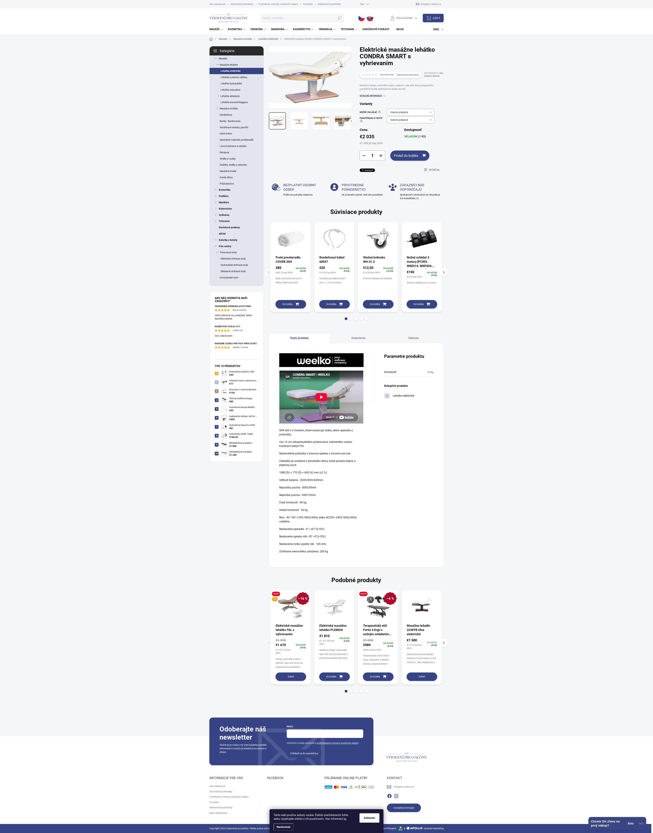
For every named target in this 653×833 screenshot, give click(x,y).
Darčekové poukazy (229, 227)
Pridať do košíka (406, 156)
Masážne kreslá (228, 171)
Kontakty (308, 4)
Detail (291, 676)
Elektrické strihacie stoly (233, 258)
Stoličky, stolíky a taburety (233, 164)
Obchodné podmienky (241, 4)
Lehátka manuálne (230, 89)
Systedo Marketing (434, 828)
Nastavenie (283, 827)
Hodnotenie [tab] (358, 338)
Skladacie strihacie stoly (233, 271)
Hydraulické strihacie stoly (234, 265)
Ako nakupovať (217, 4)
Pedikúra (224, 196)
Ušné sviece (226, 133)
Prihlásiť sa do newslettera (304, 753)
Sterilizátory (226, 114)
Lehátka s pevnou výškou (234, 77)
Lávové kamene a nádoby (233, 146)
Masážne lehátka (229, 64)
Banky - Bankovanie (230, 121)
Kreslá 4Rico (226, 177)
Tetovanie (224, 221)
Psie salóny (225, 246)
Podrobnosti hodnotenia (407, 74)
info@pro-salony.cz (404, 786)
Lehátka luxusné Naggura (234, 102)
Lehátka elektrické (231, 71)
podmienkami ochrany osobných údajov (338, 743)
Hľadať (339, 18)
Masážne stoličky (229, 108)
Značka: (432, 76)
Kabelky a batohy (228, 240)
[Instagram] (396, 795)
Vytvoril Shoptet (387, 828)
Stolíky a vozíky (228, 158)
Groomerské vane (229, 277)
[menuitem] (216, 29)
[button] (346, 318)
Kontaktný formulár (404, 807)
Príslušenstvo (227, 183)
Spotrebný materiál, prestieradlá (236, 139)
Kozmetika (224, 189)
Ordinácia (224, 215)
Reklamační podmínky (329, 4)
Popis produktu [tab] (299, 338)
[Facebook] (389, 795)
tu (345, 818)
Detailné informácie (371, 96)
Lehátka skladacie (230, 96)
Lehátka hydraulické (231, 83)
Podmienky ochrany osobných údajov (278, 4)
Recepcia (224, 152)
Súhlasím (369, 818)
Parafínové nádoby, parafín (234, 127)
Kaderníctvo (225, 208)
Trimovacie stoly (228, 252)
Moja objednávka (218, 813)
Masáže (223, 58)
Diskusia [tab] (413, 338)
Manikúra (224, 202)
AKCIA (222, 233)
